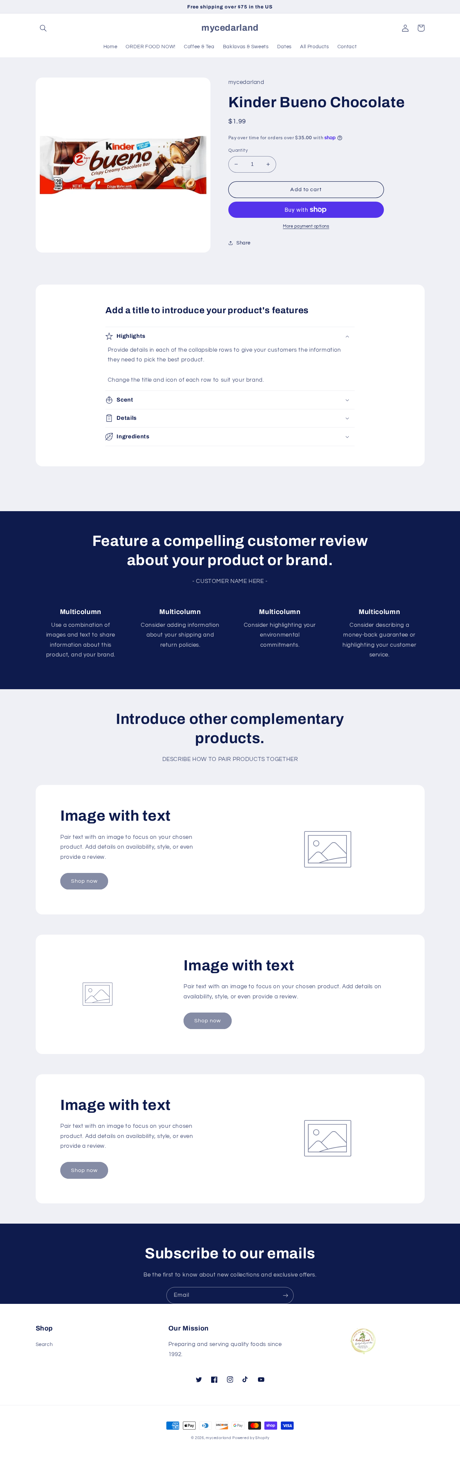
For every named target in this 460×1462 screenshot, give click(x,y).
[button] (43, 28)
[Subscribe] (285, 1295)
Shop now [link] (84, 881)
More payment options (306, 226)
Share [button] (243, 242)
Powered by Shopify (250, 1438)
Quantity (238, 150)
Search (44, 1344)
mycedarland (218, 1438)
